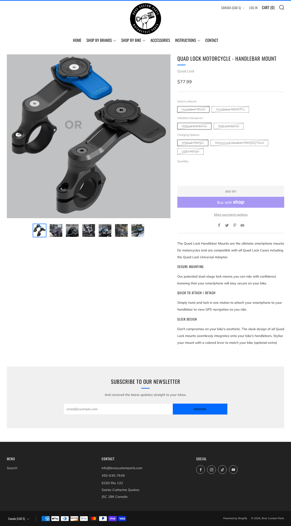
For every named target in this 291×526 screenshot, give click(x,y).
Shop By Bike (131, 40)
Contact (211, 40)
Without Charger (193, 142)
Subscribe (200, 409)
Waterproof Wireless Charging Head (239, 142)
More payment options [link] (231, 214)
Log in (253, 7)
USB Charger (190, 151)
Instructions (185, 40)
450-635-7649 (113, 475)
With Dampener (228, 126)
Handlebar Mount (193, 109)
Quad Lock (185, 71)
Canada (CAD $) (231, 7)
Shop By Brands (99, 40)
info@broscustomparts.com (122, 468)
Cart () (268, 7)
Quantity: (183, 161)
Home (77, 40)
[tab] (39, 230)
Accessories (160, 40)
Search (12, 468)
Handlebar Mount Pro (230, 109)
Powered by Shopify (235, 518)
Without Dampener (194, 126)
